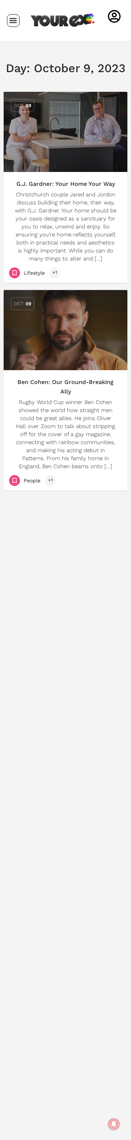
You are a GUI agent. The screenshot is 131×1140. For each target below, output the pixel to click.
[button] (13, 20)
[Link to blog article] (65, 132)
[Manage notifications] (114, 1124)
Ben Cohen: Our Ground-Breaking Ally (65, 387)
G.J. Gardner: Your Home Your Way (65, 183)
